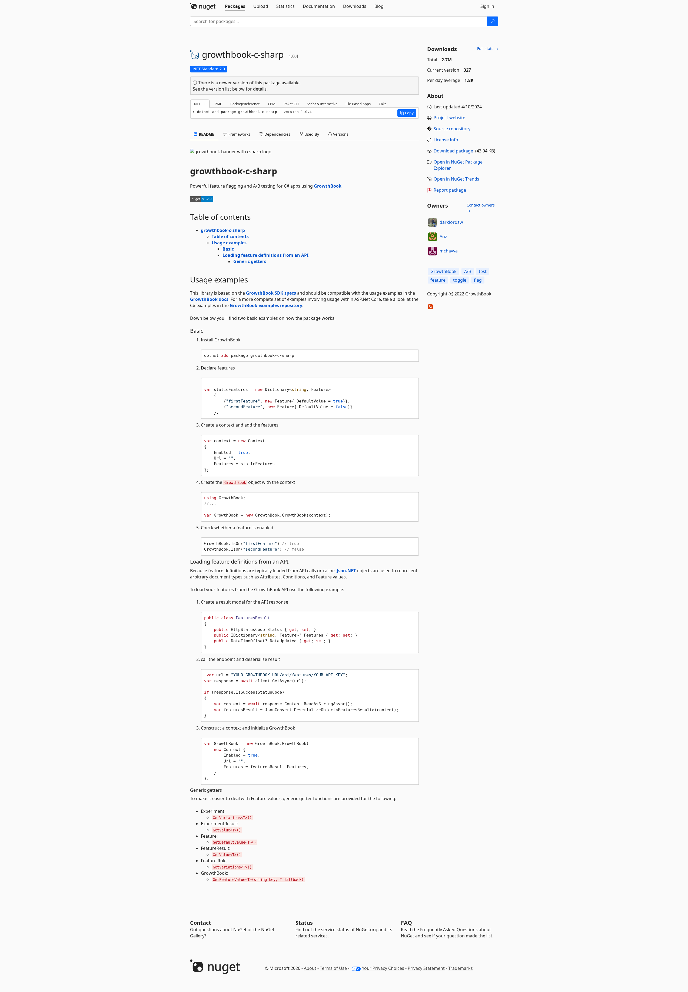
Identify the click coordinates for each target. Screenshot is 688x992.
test (483, 271)
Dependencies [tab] (276, 134)
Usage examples (229, 243)
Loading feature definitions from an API (265, 255)
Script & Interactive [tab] (322, 103)
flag (478, 280)
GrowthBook (327, 186)
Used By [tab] (311, 134)
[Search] (492, 21)
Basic (228, 249)
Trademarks (460, 968)
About (310, 968)
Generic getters (249, 261)
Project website (449, 118)
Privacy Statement (426, 968)
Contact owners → (481, 207)
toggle (459, 280)
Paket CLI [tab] (291, 103)
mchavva (449, 251)
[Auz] (432, 237)
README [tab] (206, 134)
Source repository (452, 129)
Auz (443, 236)
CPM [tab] (271, 103)
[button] (406, 113)
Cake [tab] (383, 103)
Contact (200, 922)
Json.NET (346, 571)
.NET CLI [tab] (200, 103)
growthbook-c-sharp (223, 230)
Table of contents (230, 236)
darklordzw (451, 222)
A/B (467, 271)
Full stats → (487, 48)
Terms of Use (333, 968)
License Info (446, 140)
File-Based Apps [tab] (358, 103)
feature (438, 280)
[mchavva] (432, 251)
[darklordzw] (432, 222)
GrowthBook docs (209, 299)
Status (304, 922)
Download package (453, 151)
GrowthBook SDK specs (271, 293)
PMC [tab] (218, 103)
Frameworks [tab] (238, 134)
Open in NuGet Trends (456, 179)
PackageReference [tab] (245, 103)
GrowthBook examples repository (266, 305)
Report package (450, 190)
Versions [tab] (340, 134)
